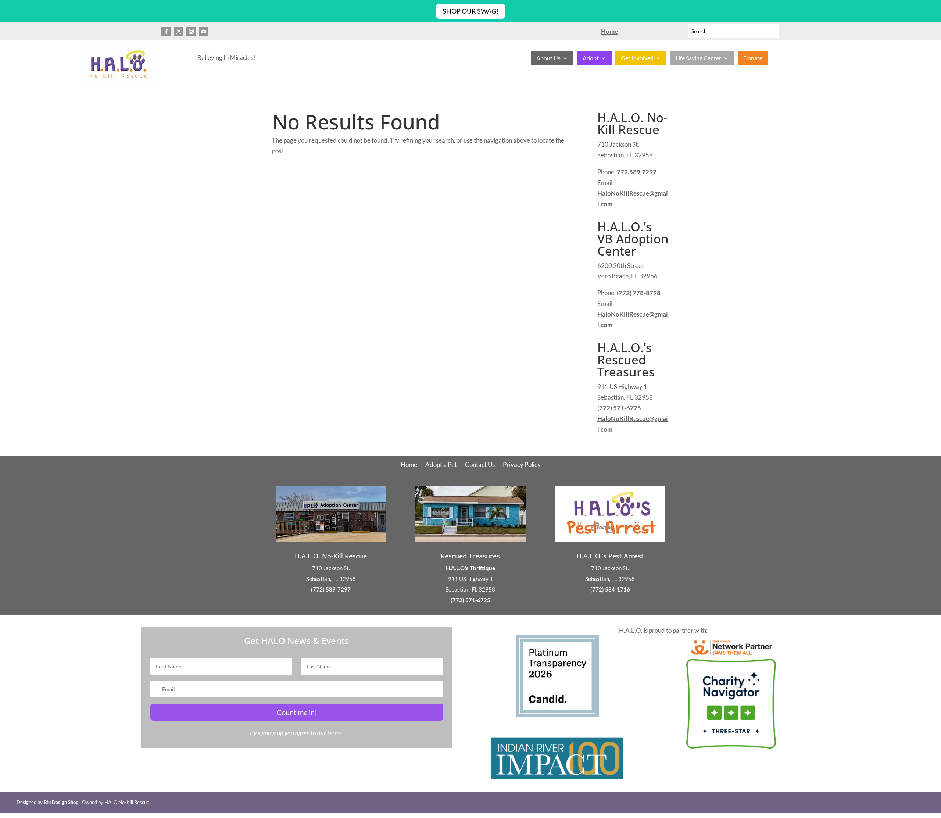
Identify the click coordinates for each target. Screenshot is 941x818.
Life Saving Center (698, 58)
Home (409, 465)
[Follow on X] (178, 31)
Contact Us (480, 465)
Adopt (591, 58)
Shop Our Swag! (470, 11)
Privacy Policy (522, 465)
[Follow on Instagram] (191, 31)
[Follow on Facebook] (166, 31)
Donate (752, 58)
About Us (548, 58)
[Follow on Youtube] (203, 31)
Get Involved (637, 58)
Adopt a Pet (441, 465)
